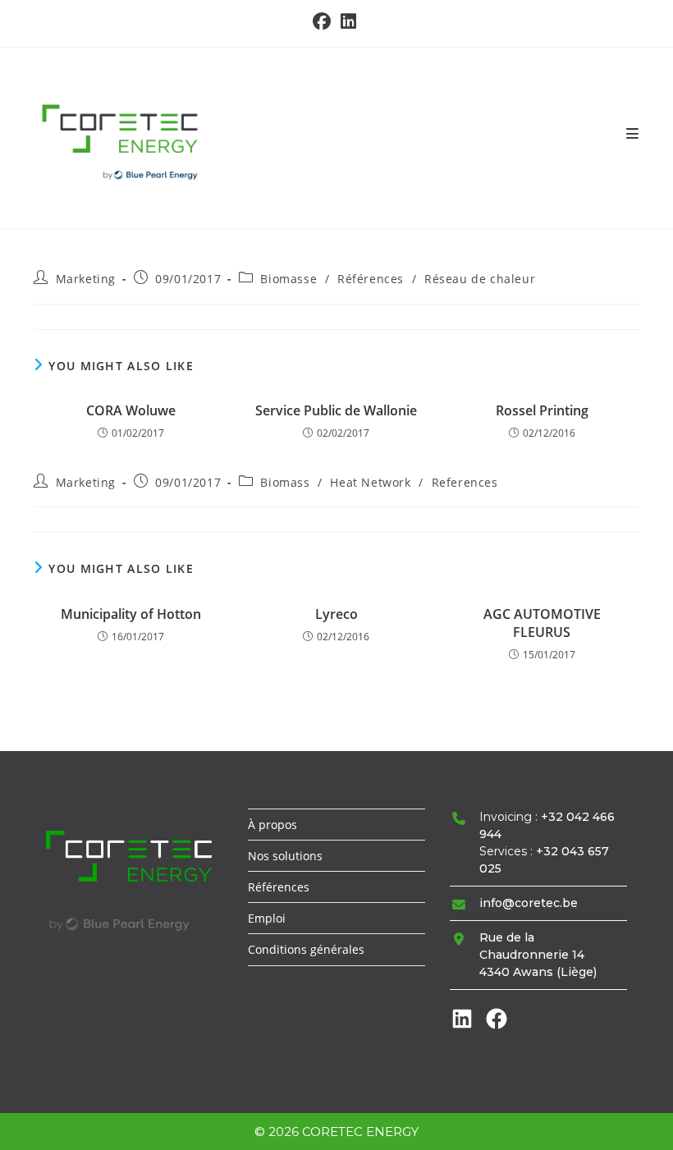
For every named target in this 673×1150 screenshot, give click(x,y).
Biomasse (288, 278)
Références (370, 278)
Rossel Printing (542, 410)
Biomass (284, 482)
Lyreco (336, 614)
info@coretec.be (528, 903)
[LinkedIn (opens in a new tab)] (348, 21)
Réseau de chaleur (479, 278)
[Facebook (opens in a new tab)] (324, 21)
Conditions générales (306, 949)
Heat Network (370, 482)
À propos (272, 824)
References (465, 482)
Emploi (267, 918)
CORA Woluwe (131, 410)
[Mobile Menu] (632, 134)
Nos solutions (285, 856)
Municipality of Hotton (131, 614)
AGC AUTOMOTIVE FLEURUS (542, 623)
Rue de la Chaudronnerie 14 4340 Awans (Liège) (538, 954)
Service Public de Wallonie (336, 410)
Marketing (86, 278)
